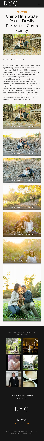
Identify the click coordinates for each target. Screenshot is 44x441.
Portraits (22, 12)
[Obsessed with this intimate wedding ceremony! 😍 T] (13, 346)
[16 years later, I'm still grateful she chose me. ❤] (13, 362)
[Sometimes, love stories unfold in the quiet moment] (30, 379)
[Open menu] (39, 3)
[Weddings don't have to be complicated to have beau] (30, 346)
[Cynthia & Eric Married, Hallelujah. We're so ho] (30, 362)
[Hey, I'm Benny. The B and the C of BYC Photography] (13, 379)
